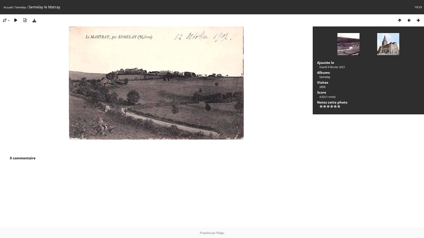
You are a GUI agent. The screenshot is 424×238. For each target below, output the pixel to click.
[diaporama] (15, 20)
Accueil (8, 7)
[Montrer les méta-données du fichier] (25, 20)
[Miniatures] (399, 20)
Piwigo (220, 233)
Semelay (20, 7)
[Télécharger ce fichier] (34, 20)
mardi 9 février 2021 (332, 67)
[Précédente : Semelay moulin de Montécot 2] (409, 20)
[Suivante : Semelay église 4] (418, 20)
